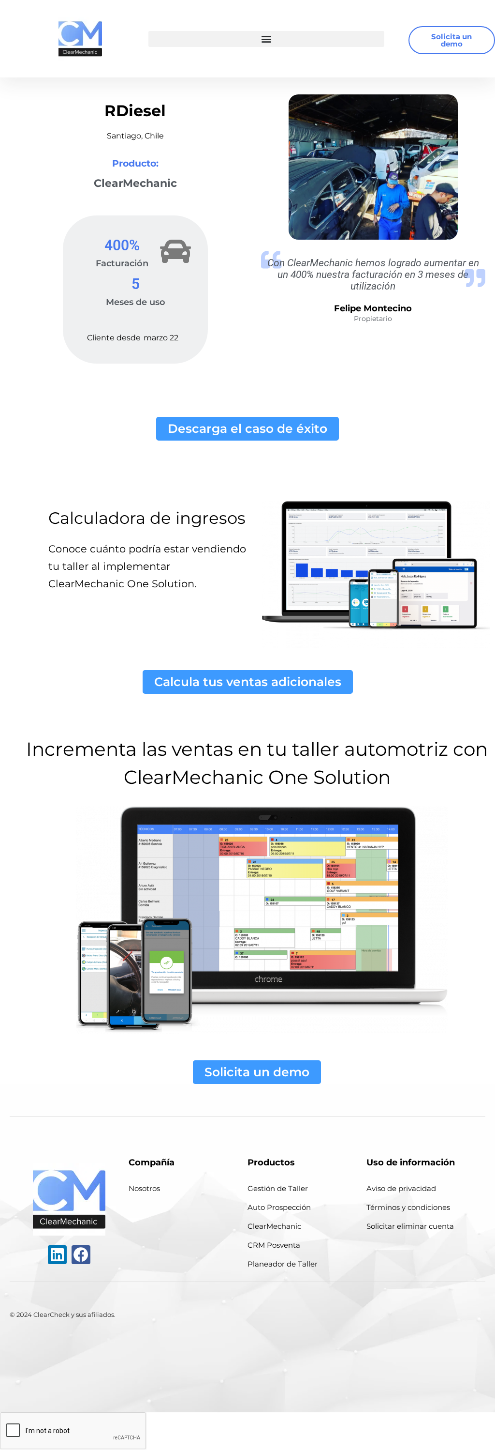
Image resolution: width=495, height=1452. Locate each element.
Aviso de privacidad (401, 1188)
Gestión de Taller (278, 1188)
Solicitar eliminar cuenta (410, 1226)
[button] (266, 39)
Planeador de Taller (283, 1264)
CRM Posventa (274, 1245)
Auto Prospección (279, 1207)
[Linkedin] (57, 1254)
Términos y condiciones (408, 1207)
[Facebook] (81, 1254)
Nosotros (144, 1188)
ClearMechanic (274, 1226)
